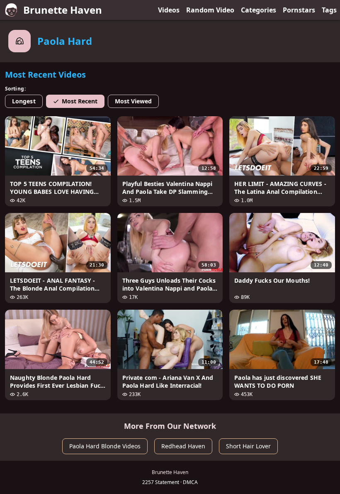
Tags (329, 10)
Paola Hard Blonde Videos (105, 446)
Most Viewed (133, 101)
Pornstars (299, 10)
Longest (24, 101)
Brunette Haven (62, 10)
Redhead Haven (183, 446)
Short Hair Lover (248, 446)
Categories (258, 10)
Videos (169, 10)
